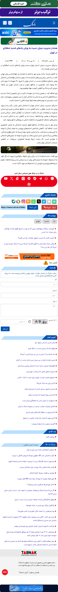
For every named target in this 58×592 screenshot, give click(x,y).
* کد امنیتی (52, 320)
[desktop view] (10, 23)
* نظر (55, 301)
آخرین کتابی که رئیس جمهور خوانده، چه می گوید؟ (36, 238)
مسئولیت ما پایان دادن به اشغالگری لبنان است (38, 401)
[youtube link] (6, 178)
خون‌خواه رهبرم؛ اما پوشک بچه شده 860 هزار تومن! (36, 479)
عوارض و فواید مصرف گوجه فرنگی (41, 473)
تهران (38, 221)
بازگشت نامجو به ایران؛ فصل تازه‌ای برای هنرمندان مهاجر (34, 526)
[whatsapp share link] (33, 201)
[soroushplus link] (29, 178)
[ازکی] (29, 32)
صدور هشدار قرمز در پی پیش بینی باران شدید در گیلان (35, 360)
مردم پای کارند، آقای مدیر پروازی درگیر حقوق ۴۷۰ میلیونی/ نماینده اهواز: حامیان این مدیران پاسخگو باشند (29, 519)
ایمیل (54, 290)
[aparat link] (29, 184)
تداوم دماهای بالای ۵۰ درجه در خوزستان (40, 372)
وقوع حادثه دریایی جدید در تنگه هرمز (41, 348)
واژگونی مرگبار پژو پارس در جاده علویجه (40, 505)
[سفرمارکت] (29, 256)
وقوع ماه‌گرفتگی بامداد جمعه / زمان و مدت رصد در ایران (34, 499)
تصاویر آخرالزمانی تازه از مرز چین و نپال (40, 450)
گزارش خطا (53, 262)
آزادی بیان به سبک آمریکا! (46, 383)
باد (54, 221)
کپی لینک (32, 207)
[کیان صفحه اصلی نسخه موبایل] (29, 588)
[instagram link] (23, 178)
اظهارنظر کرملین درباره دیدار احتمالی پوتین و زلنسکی (36, 366)
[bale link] (35, 178)
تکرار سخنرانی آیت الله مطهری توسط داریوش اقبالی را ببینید (33, 455)
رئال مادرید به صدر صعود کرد (45, 343)
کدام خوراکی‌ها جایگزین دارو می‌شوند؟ (40, 484)
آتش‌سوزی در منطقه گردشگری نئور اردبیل (40, 412)
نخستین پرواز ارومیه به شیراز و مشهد (41, 395)
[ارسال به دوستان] (49, 201)
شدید (46, 221)
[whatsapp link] (46, 178)
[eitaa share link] (28, 201)
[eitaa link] (17, 178)
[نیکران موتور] (29, 149)
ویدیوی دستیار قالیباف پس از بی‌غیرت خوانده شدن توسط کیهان (31, 461)
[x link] (12, 178)
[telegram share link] (44, 201)
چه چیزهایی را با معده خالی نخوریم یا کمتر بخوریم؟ (36, 511)
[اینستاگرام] (23, 201)
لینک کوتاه (51, 207)
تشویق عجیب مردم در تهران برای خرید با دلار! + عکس (36, 377)
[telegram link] (41, 178)
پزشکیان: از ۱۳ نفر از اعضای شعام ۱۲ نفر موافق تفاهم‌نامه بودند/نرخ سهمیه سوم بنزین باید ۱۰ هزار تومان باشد (32, 534)
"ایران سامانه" (23, 572)
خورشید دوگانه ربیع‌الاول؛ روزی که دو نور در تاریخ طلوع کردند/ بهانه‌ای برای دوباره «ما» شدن (30, 231)
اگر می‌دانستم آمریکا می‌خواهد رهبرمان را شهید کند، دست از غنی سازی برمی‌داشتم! (30, 492)
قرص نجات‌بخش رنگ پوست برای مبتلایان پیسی (37, 467)
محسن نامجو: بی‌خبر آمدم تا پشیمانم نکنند (39, 389)
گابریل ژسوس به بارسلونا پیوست (43, 424)
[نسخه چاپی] (54, 201)
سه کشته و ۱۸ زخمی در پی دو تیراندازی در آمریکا (37, 354)
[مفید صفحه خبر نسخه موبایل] (29, 12)
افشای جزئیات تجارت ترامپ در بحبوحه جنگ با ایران (36, 406)
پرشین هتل (50, 437)
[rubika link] (52, 178)
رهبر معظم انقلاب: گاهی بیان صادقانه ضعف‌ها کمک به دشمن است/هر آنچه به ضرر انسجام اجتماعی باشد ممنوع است (30, 543)
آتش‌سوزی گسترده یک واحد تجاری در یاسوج (39, 418)
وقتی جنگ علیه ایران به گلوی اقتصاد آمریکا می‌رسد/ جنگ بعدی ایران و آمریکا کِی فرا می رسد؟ (30, 246)
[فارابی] (29, 41)
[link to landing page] (29, 23)
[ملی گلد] (29, 3)
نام (56, 279)
